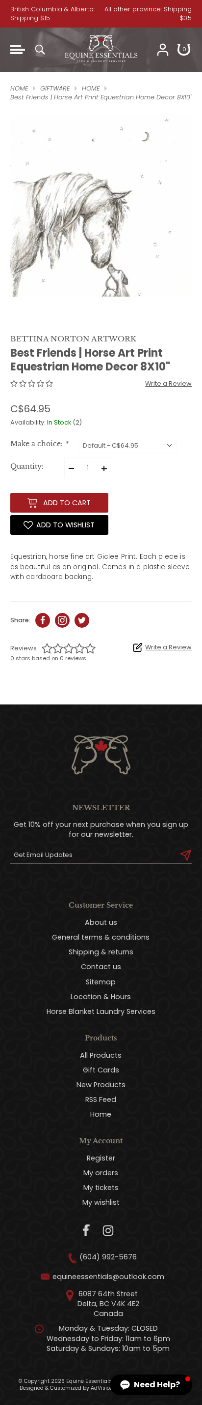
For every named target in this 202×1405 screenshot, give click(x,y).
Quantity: (27, 466)
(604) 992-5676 (108, 1257)
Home (100, 1114)
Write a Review (168, 383)
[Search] (39, 49)
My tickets (101, 1187)
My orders (100, 1173)
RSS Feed (100, 1099)
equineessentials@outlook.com (108, 1277)
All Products (101, 1055)
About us (101, 922)
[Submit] (185, 855)
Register (101, 1158)
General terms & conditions (101, 937)
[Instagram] (108, 1230)
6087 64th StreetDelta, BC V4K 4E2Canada (108, 1303)
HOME (19, 88)
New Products (101, 1085)
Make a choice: (39, 444)
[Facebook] (86, 1230)
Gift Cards (101, 1070)
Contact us (101, 967)
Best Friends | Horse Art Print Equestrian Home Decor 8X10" (101, 97)
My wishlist (101, 1202)
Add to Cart (67, 503)
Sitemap (101, 982)
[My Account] (162, 49)
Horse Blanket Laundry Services (101, 1011)
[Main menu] (17, 49)
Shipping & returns (101, 952)
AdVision (102, 1388)
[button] (151, 1384)
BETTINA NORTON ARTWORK (73, 338)
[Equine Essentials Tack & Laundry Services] (101, 67)
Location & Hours (101, 997)
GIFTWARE (55, 88)
